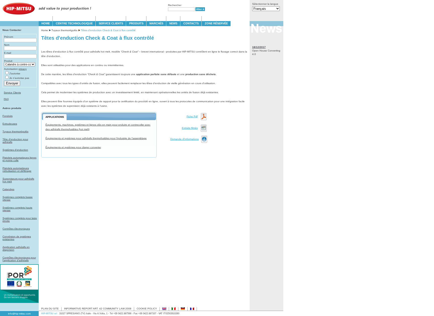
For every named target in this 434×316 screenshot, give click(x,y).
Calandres (8, 189)
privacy (23, 69)
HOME (45, 23)
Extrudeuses (10, 123)
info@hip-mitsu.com (19, 313)
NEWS (173, 23)
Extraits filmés (190, 128)
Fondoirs (8, 116)
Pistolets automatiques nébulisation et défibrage (17, 169)
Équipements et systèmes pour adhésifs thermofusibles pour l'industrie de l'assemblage (96, 138)
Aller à (200, 9)
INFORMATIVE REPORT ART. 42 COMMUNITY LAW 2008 (97, 308)
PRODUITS (136, 23)
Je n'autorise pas (19, 78)
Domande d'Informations (184, 139)
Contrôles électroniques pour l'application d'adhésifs (19, 259)
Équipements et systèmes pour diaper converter (73, 147)
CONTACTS (191, 23)
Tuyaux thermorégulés (15, 131)
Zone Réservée (216, 23)
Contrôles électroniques (16, 228)
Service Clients (12, 92)
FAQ (6, 99)
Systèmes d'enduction (15, 149)
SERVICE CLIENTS (111, 23)
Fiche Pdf (192, 116)
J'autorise (14, 73)
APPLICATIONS (54, 117)
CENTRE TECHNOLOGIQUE (74, 23)
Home (44, 30)
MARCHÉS (156, 23)
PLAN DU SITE (50, 308)
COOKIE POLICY (147, 308)
